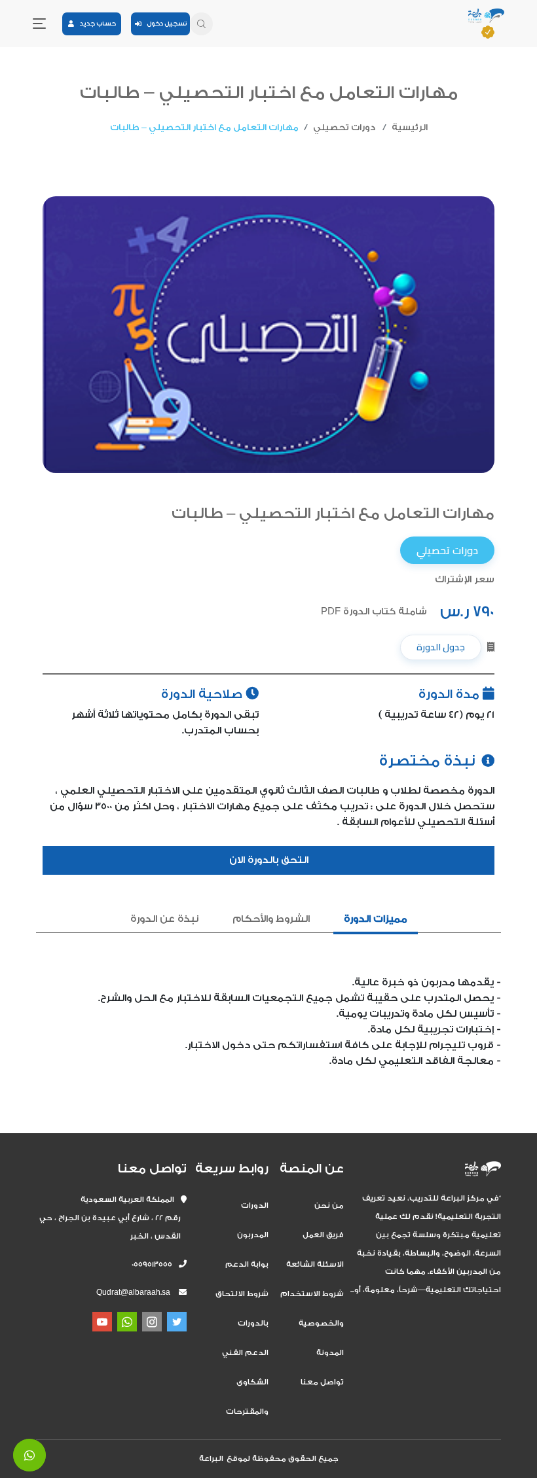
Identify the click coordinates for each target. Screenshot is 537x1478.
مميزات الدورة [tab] (375, 918)
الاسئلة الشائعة (315, 1264)
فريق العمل (323, 1235)
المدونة (330, 1352)
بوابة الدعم (246, 1264)
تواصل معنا (322, 1382)
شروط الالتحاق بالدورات (241, 1309)
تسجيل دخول (164, 23)
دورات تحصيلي (344, 127)
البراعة (211, 1458)
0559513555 (155, 1264)
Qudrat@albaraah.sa (133, 1292)
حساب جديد (95, 23)
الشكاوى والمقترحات (247, 1397)
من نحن (329, 1205)
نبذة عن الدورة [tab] (164, 918)
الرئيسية (410, 127)
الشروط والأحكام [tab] (271, 918)
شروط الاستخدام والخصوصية (312, 1309)
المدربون (252, 1235)
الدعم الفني (245, 1352)
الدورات (254, 1205)
